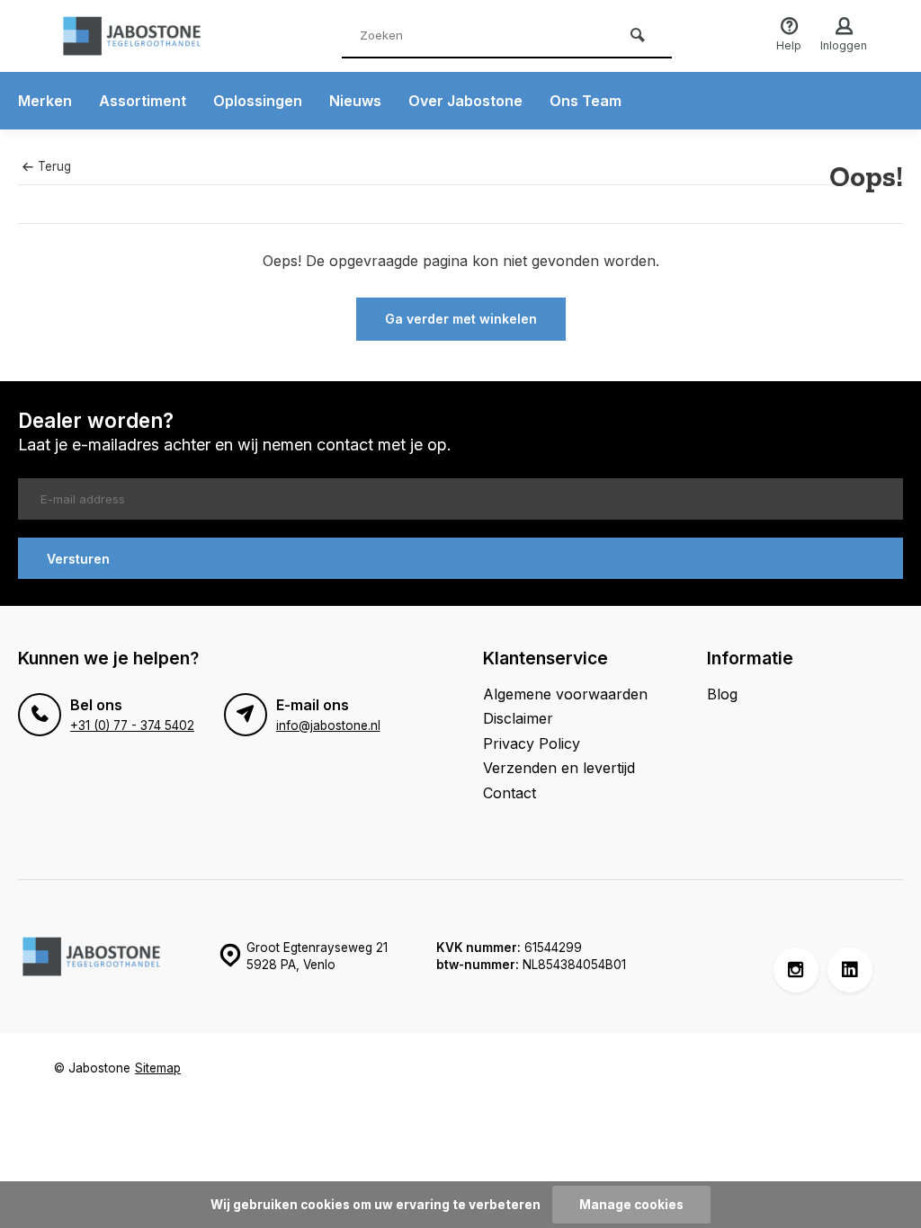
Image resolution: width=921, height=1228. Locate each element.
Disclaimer (518, 718)
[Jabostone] (162, 36)
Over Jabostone (465, 101)
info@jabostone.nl (328, 725)
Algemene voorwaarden (565, 694)
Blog (722, 694)
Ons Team (585, 101)
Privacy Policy (531, 743)
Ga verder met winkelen (461, 318)
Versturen (78, 558)
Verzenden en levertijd (559, 768)
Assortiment (142, 101)
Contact (509, 793)
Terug (54, 166)
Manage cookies (631, 1204)
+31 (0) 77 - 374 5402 (132, 725)
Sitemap (158, 1068)
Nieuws (355, 101)
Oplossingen (257, 101)
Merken (45, 101)
